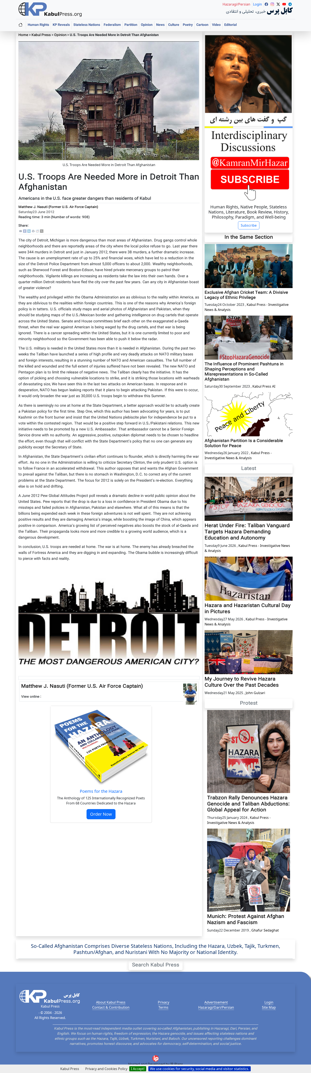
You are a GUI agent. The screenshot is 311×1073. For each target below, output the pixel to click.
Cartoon (202, 25)
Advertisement (216, 1002)
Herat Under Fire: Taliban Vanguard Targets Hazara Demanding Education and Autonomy (247, 532)
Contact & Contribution (110, 1007)
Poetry (188, 25)
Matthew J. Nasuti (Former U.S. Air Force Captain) (58, 207)
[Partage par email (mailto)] (20, 231)
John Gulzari (255, 692)
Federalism (112, 25)
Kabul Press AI (263, 386)
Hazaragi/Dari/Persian (216, 1007)
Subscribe (249, 225)
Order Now (101, 814)
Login (268, 1002)
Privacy (163, 1002)
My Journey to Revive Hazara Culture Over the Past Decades (242, 682)
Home (23, 35)
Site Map (269, 1007)
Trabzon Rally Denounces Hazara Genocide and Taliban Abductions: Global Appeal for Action (248, 804)
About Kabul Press (110, 1002)
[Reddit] (37, 231)
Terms (163, 1007)
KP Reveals (61, 25)
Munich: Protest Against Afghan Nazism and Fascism (245, 920)
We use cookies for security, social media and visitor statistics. (199, 1068)
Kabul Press (41, 35)
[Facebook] (24, 231)
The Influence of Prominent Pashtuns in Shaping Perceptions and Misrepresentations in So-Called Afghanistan (244, 372)
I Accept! (137, 1068)
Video (216, 25)
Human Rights (38, 25)
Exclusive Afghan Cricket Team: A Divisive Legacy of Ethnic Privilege (246, 295)
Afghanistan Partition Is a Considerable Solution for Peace (244, 443)
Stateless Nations (86, 25)
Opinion (147, 25)
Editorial (230, 25)
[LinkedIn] (29, 231)
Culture (173, 25)
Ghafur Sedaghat (265, 930)
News (160, 25)
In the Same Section (248, 237)
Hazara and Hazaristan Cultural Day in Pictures (247, 609)
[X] (41, 231)
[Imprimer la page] (33, 231)
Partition (130, 25)
